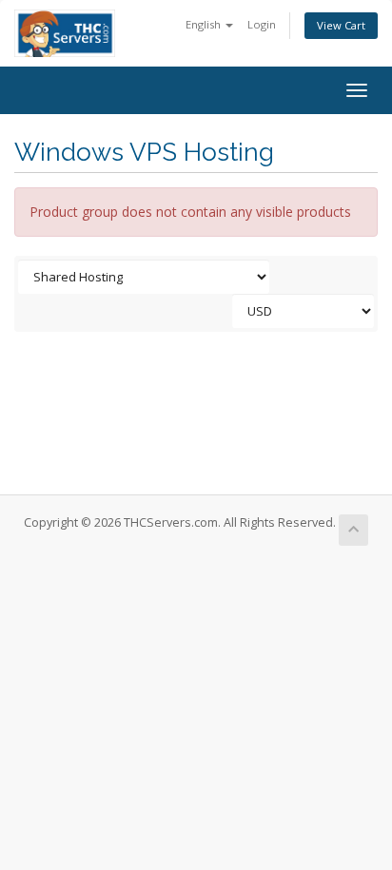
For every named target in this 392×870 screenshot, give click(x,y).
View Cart (341, 25)
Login (261, 24)
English (205, 24)
